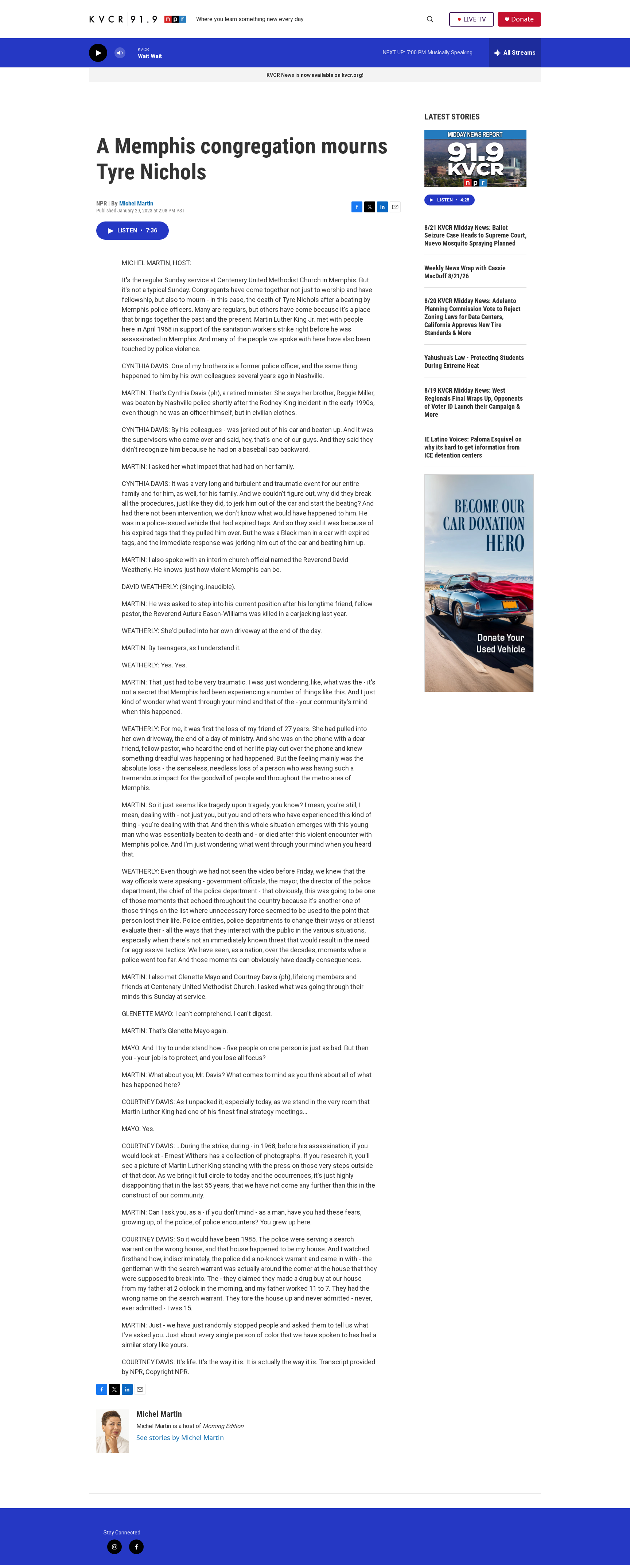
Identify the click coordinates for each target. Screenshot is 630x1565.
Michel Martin (136, 203)
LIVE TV (474, 19)
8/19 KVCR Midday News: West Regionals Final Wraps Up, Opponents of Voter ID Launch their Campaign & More (473, 402)
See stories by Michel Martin (180, 1437)
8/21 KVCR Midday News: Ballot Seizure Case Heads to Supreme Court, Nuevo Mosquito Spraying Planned (475, 235)
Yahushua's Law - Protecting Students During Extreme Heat (474, 361)
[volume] (120, 53)
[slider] (132, 52)
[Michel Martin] (112, 1431)
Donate (522, 19)
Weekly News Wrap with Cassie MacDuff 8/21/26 (465, 272)
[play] (98, 53)
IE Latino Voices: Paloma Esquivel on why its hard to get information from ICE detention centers (473, 447)
